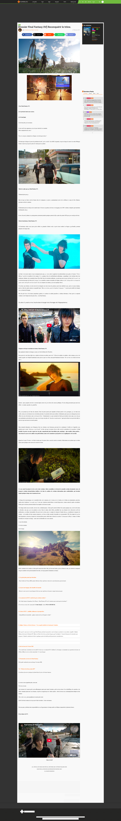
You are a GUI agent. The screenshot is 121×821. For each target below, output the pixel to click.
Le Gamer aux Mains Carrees (31, 30)
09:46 (93, 128)
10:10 (93, 114)
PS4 (93, 29)
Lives (98, 93)
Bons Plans (73, 1)
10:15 (93, 107)
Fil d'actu (85, 93)
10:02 (92, 121)
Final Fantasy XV (96, 27)
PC (80, 1)
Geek (49, 1)
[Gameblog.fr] (23, 2)
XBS (85, 1)
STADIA (93, 30)
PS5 (82, 1)
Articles (90, 93)
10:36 (92, 101)
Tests (65, 1)
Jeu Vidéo (34, 1)
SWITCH (89, 1)
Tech (42, 1)
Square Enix (94, 37)
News (94, 93)
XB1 (97, 29)
